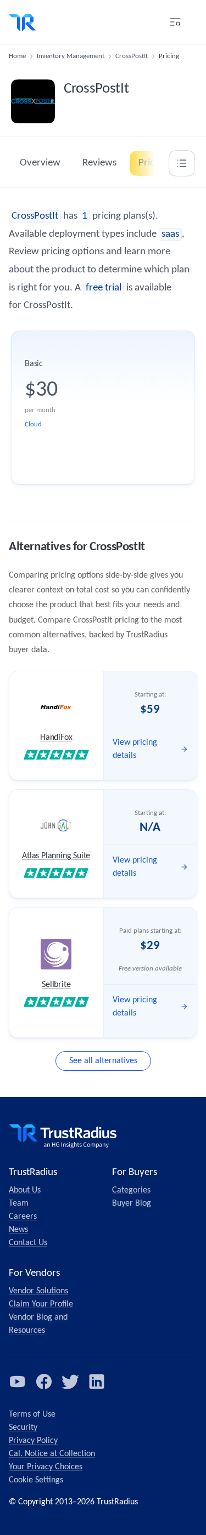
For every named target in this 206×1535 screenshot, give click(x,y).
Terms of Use (32, 1414)
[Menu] (175, 22)
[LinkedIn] (96, 1381)
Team (19, 1203)
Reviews (99, 163)
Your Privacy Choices (45, 1467)
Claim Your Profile (41, 1304)
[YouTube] (17, 1381)
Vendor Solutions (38, 1291)
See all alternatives (103, 1061)
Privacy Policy (33, 1440)
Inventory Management (70, 56)
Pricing (152, 163)
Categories (131, 1190)
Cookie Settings (36, 1480)
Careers (23, 1216)
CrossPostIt (131, 56)
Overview (40, 163)
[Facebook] (44, 1381)
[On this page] (182, 163)
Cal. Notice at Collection (52, 1454)
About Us (25, 1190)
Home (17, 56)
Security (23, 1427)
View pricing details (135, 749)
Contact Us (28, 1243)
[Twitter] (70, 1381)
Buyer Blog (131, 1203)
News (18, 1229)
